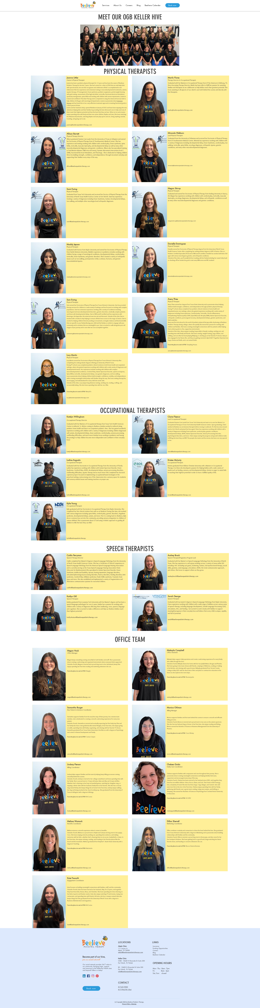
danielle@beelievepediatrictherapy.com (180, 276)
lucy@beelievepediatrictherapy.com (78, 397)
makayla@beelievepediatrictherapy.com (179, 697)
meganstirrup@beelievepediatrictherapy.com (182, 221)
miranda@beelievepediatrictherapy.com (180, 165)
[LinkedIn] (84, 975)
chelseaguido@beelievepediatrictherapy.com (180, 811)
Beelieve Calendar (159, 955)
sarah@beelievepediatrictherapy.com (180, 619)
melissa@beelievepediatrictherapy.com (79, 868)
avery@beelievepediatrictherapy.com (179, 351)
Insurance (156, 946)
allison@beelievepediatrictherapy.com (78, 166)
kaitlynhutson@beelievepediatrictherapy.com (82, 617)
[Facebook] (88, 975)
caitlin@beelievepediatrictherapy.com (80, 588)
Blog (154, 953)
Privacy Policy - (126, 1004)
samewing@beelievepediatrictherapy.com (80, 333)
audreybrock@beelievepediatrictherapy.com (183, 576)
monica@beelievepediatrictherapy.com (179, 754)
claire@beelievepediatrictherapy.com (179, 451)
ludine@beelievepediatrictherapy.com (78, 495)
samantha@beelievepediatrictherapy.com (79, 754)
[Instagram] (92, 975)
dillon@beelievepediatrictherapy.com (178, 868)
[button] (105, 5)
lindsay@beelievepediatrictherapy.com (79, 811)
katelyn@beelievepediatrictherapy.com (78, 451)
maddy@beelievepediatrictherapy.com (78, 277)
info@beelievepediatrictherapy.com (130, 971)
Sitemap (134, 1004)
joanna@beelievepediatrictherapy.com (79, 125)
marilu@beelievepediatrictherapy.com (180, 110)
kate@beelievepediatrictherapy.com (78, 925)
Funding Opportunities (160, 948)
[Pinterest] (97, 975)
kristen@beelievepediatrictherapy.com (179, 495)
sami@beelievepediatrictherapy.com (78, 221)
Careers (155, 950)
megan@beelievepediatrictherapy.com (79, 697)
